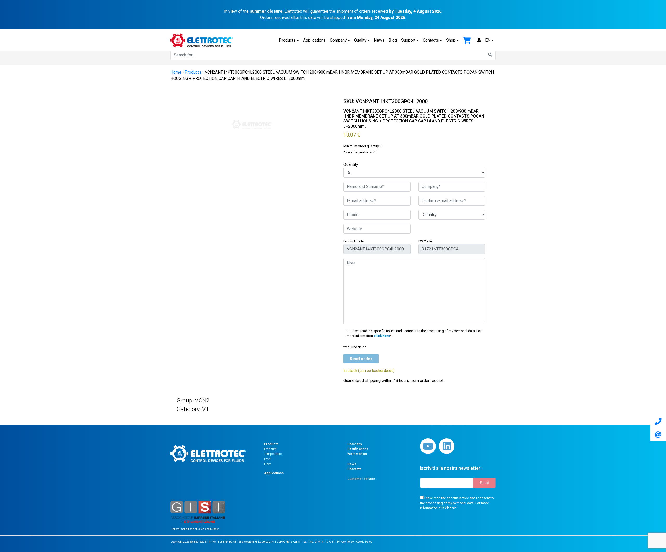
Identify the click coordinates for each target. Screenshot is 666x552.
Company (338, 40)
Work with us (357, 454)
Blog (393, 40)
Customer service (361, 479)
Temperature (273, 454)
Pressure (270, 449)
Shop (451, 40)
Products (287, 40)
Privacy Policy (345, 541)
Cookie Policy (364, 541)
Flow (267, 464)
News (379, 40)
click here (382, 336)
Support (408, 40)
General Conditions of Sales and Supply (195, 529)
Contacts (431, 40)
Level (267, 459)
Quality (360, 40)
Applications (314, 40)
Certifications (357, 449)
